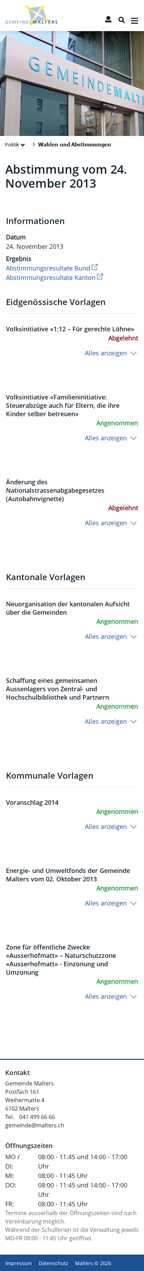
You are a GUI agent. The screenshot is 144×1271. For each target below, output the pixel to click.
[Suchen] (121, 20)
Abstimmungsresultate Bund (52, 268)
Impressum (18, 1263)
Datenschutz (53, 1263)
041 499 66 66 (37, 1117)
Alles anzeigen (106, 353)
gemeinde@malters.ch (34, 1125)
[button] (16, 144)
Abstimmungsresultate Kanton (55, 277)
